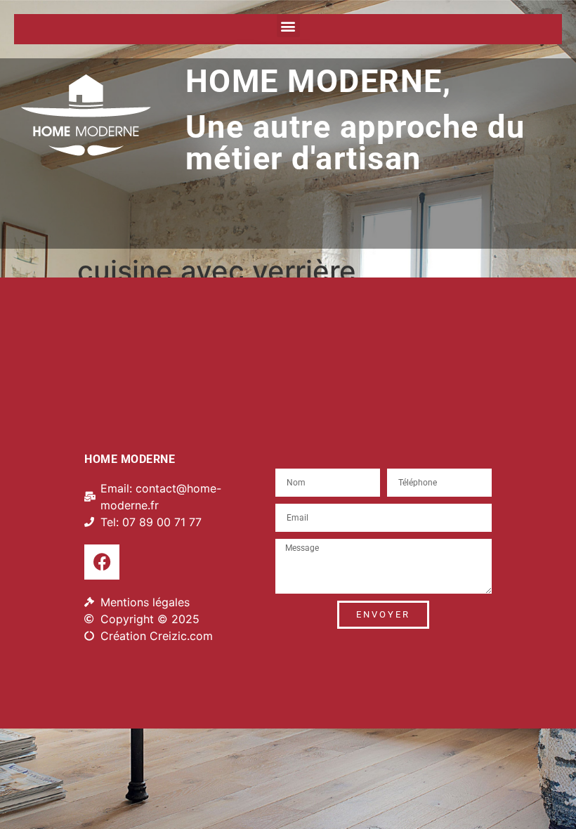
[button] (288, 25)
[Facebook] (101, 562)
